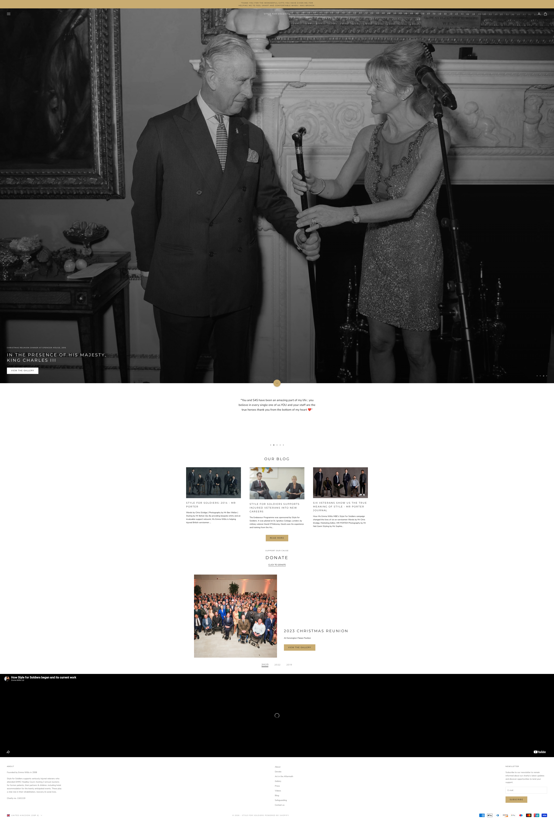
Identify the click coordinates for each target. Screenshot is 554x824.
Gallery (278, 781)
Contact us (280, 805)
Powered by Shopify (277, 815)
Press (277, 786)
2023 (265, 664)
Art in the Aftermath (284, 776)
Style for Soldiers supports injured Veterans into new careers (275, 507)
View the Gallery (299, 647)
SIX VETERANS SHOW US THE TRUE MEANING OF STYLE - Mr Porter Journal (340, 506)
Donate (278, 771)
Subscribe (516, 799)
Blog (277, 795)
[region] (277, 195)
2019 (289, 664)
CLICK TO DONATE (277, 564)
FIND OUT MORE (20, 378)
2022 (278, 664)
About (277, 767)
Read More (277, 538)
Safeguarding (281, 800)
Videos (278, 790)
